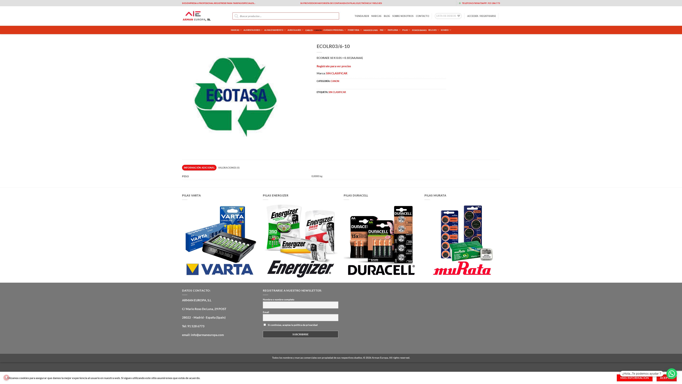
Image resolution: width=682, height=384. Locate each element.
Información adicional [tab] (199, 167)
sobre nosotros (402, 16)
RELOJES (432, 30)
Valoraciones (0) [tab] (229, 167)
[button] (481, 16)
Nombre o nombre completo (278, 299)
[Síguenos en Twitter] (433, 3)
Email (266, 312)
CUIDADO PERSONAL (333, 30)
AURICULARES (294, 30)
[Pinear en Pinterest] (339, 103)
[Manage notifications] (6, 377)
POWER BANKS (419, 30)
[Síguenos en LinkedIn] (450, 3)
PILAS (405, 30)
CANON (318, 30)
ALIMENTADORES (251, 30)
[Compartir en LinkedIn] (345, 103)
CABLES (309, 30)
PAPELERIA (393, 30)
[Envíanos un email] (439, 3)
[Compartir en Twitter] (326, 103)
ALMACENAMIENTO (273, 30)
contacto (422, 16)
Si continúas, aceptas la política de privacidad (292, 324)
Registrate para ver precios (334, 66)
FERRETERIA (353, 30)
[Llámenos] (444, 3)
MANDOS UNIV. (371, 30)
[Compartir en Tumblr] (352, 103)
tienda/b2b (362, 16)
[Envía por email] (333, 103)
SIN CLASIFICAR (336, 73)
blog (387, 16)
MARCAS (376, 16)
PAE (382, 30)
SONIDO (445, 30)
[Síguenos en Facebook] (422, 3)
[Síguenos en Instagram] (427, 3)
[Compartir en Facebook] (320, 103)
